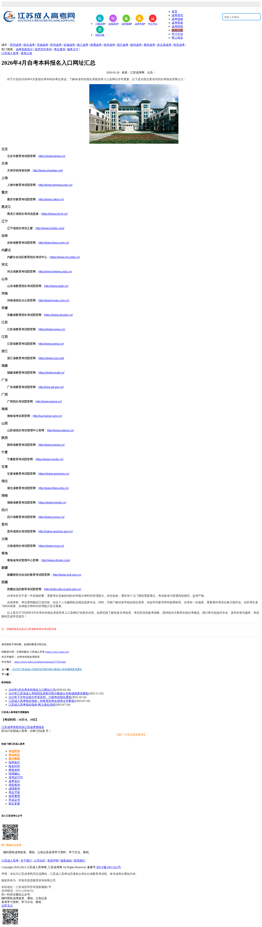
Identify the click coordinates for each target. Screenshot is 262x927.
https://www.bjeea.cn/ (51, 156)
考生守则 (14, 792)
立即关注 (7, 905)
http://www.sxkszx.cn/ (60, 430)
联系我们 (79, 860)
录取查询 (14, 784)
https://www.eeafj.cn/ (51, 372)
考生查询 (59, 49)
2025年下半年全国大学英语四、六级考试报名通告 (40, 697)
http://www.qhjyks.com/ (55, 560)
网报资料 (14, 769)
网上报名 (177, 37)
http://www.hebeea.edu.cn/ (55, 271)
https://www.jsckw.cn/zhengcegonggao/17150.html (40, 662)
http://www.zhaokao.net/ (48, 170)
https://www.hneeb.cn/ (52, 502)
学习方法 (177, 33)
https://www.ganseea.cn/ (53, 473)
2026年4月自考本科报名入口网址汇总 (32, 689)
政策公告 (177, 30)
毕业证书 (14, 799)
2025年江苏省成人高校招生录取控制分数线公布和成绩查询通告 (46, 669)
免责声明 (53, 860)
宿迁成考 (122, 44)
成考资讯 (177, 15)
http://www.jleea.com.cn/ (53, 242)
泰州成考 (149, 44)
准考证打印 (16, 777)
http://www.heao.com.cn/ (53, 300)
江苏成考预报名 (34, 727)
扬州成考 (136, 44)
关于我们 (26, 860)
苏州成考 (15, 44)
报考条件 (14, 762)
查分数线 (14, 758)
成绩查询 (14, 788)
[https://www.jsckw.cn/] (57, 652)
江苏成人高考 (10, 53)
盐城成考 (69, 44)
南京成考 (29, 44)
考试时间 (14, 751)
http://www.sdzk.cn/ (56, 285)
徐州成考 (109, 44)
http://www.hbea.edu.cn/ (53, 488)
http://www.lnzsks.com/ (50, 228)
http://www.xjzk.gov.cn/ (67, 574)
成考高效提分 (24, 49)
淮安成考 (179, 44)
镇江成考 (82, 44)
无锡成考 (42, 44)
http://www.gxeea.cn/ (49, 401)
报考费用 (14, 796)
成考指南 (177, 18)
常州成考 (55, 44)
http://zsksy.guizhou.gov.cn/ (55, 531)
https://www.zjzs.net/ (51, 358)
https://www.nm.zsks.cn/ (65, 257)
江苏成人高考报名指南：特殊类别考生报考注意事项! (42, 700)
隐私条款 (66, 860)
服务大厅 (73, 49)
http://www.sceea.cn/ (51, 516)
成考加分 (14, 781)
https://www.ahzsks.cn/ (58, 314)
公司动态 (39, 860)
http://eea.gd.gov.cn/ (51, 387)
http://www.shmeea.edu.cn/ (55, 184)
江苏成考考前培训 (12, 727)
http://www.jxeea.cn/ (51, 343)
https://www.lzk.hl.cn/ (54, 213)
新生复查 (14, 803)
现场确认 (14, 773)
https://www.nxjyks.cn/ (49, 459)
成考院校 (177, 26)
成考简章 (177, 22)
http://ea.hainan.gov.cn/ (47, 415)
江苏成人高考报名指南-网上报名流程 (32, 704)
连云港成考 (164, 44)
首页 (174, 11)
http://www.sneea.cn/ (51, 444)
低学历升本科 (43, 49)
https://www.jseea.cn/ (51, 329)
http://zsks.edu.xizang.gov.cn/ (62, 589)
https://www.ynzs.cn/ (51, 545)
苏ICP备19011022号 (108, 867)
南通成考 (96, 44)
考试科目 (14, 754)
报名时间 (14, 766)
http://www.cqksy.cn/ (51, 199)
